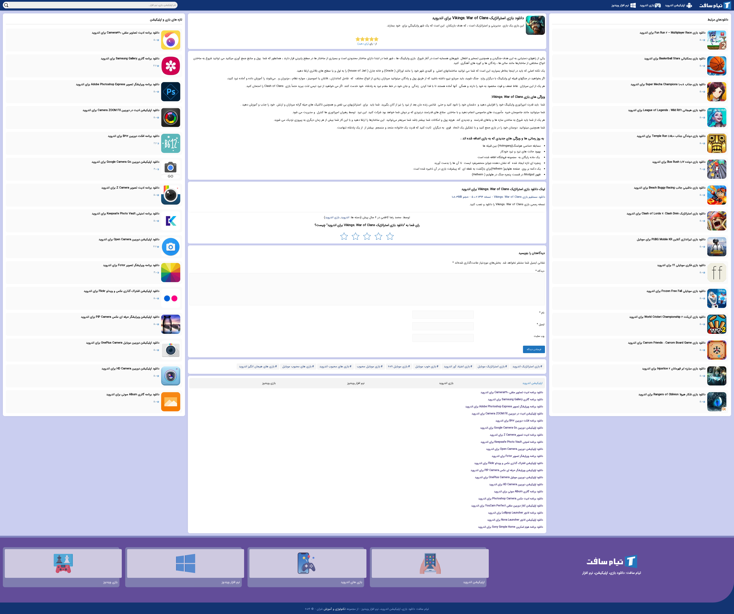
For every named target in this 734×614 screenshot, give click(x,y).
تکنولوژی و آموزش (335, 609)
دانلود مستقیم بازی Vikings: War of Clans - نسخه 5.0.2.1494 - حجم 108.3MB (498, 197)
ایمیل (540, 324)
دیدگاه (539, 271)
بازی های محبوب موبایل (297, 366)
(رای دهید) (363, 44)
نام (541, 313)
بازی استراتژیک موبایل (491, 366)
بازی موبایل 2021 (398, 366)
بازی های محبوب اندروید (334, 366)
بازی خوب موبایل (425, 366)
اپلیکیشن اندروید (532, 383)
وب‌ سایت (539, 336)
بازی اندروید (332, 217)
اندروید (345, 217)
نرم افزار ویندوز (356, 383)
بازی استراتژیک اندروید (526, 366)
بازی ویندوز (269, 383)
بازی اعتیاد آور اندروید (457, 366)
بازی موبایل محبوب (368, 366)
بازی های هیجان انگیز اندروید (256, 366)
